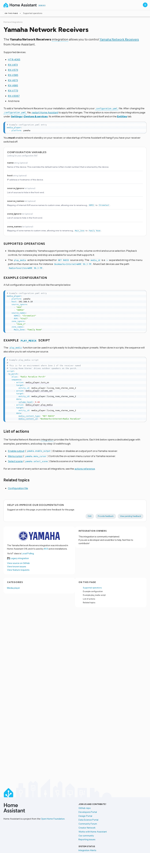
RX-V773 (13, 90)
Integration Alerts (87, 850)
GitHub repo (85, 808)
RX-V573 (13, 69)
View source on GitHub (18, 563)
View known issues (16, 566)
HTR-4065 (14, 59)
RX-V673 (13, 80)
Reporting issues (87, 839)
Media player (13, 588)
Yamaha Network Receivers (119, 39)
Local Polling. (28, 553)
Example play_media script (94, 595)
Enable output (16, 450)
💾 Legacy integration (18, 558)
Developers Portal (88, 812)
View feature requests (18, 569)
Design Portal (85, 816)
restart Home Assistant (45, 112)
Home (6, 22)
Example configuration (93, 591)
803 (46, 548)
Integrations (16, 22)
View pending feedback (130, 516)
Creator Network (87, 827)
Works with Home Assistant (93, 831)
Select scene (15, 461)
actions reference (85, 468)
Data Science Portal (88, 819)
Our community (86, 835)
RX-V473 (13, 64)
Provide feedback (106, 516)
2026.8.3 (42, 5)
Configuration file (18, 488)
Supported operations (92, 588)
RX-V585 (13, 75)
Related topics (89, 602)
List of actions (89, 599)
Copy (142, 124)
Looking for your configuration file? (22, 155)
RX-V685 (13, 85)
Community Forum (88, 823)
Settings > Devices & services (29, 116)
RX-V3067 (14, 95)
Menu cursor (15, 456)
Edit (90, 516)
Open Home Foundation (53, 818)
